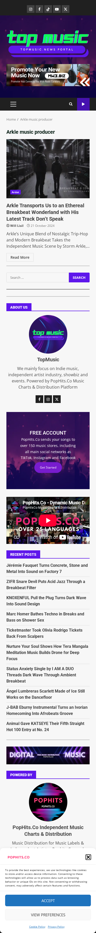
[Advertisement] (48, 74)
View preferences (48, 914)
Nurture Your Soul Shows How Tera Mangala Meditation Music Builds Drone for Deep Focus (47, 652)
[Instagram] (31, 9)
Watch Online (83, 104)
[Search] (70, 104)
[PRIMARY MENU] (13, 104)
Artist (15, 192)
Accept (48, 900)
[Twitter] (65, 9)
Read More (19, 257)
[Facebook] (39, 9)
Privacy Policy (56, 926)
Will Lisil (17, 225)
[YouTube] (57, 9)
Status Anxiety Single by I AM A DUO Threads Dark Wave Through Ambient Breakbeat (41, 675)
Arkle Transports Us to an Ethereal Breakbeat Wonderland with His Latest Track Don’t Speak (48, 168)
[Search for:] (37, 277)
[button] (88, 857)
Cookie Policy (37, 926)
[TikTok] (48, 9)
